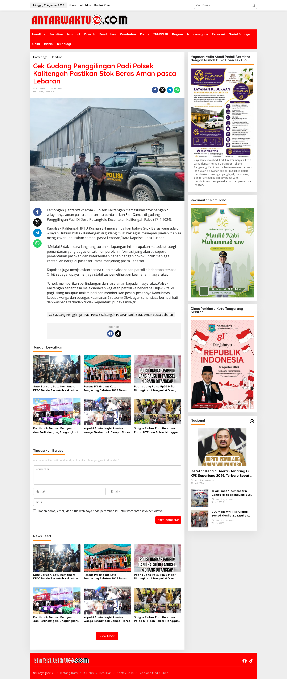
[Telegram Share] (170, 90)
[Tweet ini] (162, 90)
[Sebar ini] (155, 90)
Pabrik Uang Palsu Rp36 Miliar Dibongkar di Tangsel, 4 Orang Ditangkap (155, 388)
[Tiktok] (118, 333)
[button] (253, 5)
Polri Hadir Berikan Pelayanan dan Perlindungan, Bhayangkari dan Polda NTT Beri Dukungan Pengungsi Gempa (55, 430)
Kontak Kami (125, 673)
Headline (38, 91)
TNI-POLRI (49, 91)
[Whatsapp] (177, 90)
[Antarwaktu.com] (79, 20)
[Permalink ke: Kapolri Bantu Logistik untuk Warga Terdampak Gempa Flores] (107, 411)
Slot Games (134, 214)
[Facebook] (110, 333)
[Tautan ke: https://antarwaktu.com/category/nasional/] (251, 421)
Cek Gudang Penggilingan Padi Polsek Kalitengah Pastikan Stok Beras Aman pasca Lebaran (111, 315)
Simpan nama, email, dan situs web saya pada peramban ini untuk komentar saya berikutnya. (100, 511)
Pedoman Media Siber (153, 673)
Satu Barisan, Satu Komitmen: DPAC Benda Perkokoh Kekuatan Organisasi (55, 388)
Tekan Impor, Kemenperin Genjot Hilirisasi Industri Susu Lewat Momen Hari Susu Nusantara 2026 (232, 493)
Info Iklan (105, 673)
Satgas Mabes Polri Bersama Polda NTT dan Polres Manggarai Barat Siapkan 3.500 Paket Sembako (157, 430)
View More (107, 636)
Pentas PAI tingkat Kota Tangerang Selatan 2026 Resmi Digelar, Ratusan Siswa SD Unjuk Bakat (106, 388)
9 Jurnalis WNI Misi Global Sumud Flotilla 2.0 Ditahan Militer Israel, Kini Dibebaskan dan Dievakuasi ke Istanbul (232, 513)
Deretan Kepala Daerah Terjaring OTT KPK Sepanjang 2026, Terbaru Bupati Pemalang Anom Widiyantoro (222, 473)
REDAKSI (88, 673)
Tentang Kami (69, 673)
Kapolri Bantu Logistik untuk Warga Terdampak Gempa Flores (107, 430)
